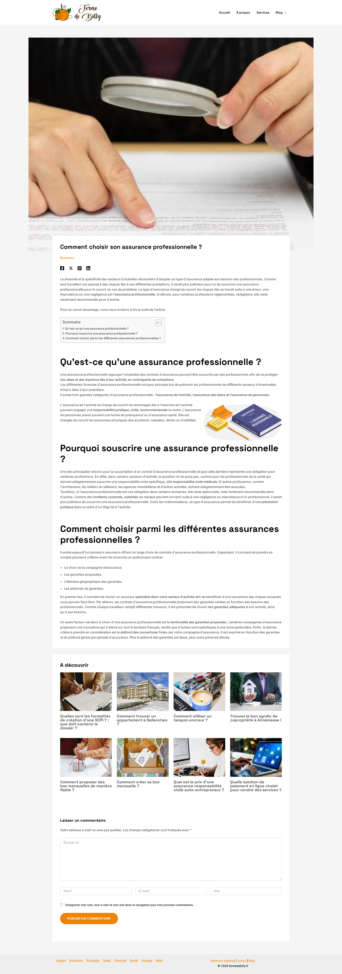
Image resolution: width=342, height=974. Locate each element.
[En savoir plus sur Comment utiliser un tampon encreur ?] (199, 691)
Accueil (224, 12)
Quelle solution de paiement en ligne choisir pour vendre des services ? (256, 785)
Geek (106, 961)
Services (262, 12)
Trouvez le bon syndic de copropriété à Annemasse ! (255, 718)
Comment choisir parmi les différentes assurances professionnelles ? (113, 338)
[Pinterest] (80, 268)
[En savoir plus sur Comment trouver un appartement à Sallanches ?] (142, 691)
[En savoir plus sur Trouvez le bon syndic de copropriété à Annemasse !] (256, 691)
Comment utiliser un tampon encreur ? (193, 718)
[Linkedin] (88, 268)
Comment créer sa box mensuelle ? (138, 783)
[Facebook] (62, 268)
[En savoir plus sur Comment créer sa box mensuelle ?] (142, 757)
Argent (61, 961)
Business (67, 258)
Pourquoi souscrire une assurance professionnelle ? (102, 333)
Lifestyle (120, 961)
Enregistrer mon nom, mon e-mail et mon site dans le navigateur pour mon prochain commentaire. (130, 905)
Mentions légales (222, 960)
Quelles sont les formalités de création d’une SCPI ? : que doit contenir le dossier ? (85, 721)
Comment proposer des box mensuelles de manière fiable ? (86, 785)
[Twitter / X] (71, 268)
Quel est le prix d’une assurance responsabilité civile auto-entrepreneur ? (199, 785)
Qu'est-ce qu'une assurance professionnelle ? (97, 328)
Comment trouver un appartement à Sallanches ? (142, 720)
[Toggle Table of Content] (156, 322)
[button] (285, 12)
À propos (243, 12)
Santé (133, 961)
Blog (279, 12)
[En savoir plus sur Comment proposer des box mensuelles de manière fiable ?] (86, 757)
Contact (241, 960)
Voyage (146, 961)
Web (159, 961)
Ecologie (93, 961)
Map (252, 960)
